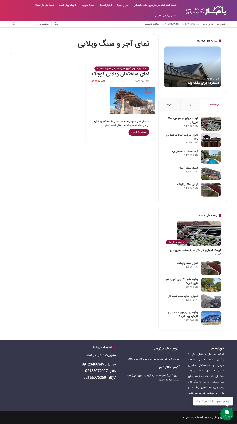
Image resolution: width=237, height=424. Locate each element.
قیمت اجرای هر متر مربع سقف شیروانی (182, 120)
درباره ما (221, 24)
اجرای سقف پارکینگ (187, 184)
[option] (192, 66)
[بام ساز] (206, 10)
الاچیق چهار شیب (67, 5)
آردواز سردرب (87, 5)
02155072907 (171, 24)
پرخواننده (213, 104)
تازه (190, 104)
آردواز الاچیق (106, 5)
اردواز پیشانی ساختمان (165, 16)
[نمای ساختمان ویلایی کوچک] (120, 100)
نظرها (169, 104)
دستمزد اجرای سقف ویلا (203, 83)
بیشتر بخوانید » (138, 132)
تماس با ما (208, 24)
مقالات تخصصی (151, 24)
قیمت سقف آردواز (188, 168)
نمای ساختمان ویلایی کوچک (120, 74)
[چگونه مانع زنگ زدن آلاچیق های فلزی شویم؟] (211, 285)
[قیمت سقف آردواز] (211, 173)
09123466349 (191, 24)
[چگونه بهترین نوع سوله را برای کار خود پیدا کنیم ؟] (211, 318)
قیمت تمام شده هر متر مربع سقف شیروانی (155, 5)
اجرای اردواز (122, 5)
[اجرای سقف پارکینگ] (211, 190)
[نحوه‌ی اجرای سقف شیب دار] (211, 301)
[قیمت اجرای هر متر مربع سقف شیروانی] (211, 124)
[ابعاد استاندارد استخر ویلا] (211, 157)
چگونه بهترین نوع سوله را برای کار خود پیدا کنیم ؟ (182, 314)
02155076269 (95, 378)
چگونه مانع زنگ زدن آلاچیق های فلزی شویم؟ (181, 281)
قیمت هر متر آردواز (44, 5)
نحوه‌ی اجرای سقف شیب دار (183, 296)
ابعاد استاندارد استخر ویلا (185, 151)
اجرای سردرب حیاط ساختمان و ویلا (182, 137)
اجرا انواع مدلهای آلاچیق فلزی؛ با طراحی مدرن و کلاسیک (121, 68)
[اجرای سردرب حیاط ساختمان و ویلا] (211, 140)
